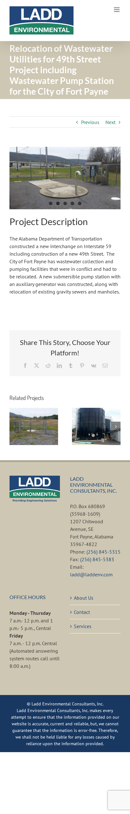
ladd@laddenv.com (91, 574)
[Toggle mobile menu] (117, 9)
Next (110, 122)
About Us (83, 598)
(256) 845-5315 (103, 552)
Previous (90, 122)
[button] (14, 426)
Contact (82, 612)
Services (83, 626)
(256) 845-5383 (97, 559)
